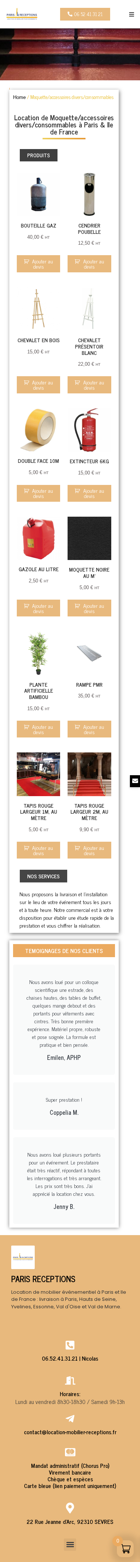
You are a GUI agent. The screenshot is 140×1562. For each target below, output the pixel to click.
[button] (131, 14)
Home (19, 97)
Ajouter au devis (42, 263)
